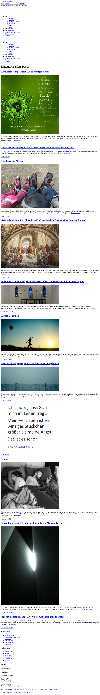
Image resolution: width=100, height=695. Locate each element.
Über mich (8, 35)
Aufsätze (11, 18)
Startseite (7, 16)
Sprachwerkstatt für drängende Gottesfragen (14, 5)
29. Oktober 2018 (6, 359)
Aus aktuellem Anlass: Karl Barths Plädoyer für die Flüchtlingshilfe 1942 (37, 147)
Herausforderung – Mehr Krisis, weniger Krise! (25, 71)
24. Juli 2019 (5, 216)
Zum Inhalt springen (7, 1)
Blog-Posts (12, 23)
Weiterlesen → (17, 140)
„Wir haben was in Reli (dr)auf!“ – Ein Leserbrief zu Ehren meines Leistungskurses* (43, 220)
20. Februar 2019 (6, 311)
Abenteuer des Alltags (12, 161)
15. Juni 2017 (5, 455)
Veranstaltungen (10, 30)
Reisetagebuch (9, 34)
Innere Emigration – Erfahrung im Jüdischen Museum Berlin (31, 523)
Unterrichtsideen (14, 21)
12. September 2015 (7, 628)
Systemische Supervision (12, 32)
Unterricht (8, 658)
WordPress (53, 689)
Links (10, 27)
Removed (5, 459)
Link (6, 655)
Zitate (10, 25)
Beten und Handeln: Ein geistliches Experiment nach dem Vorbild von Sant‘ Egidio (42, 281)
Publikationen (9, 28)
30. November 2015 (7, 612)
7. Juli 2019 (4, 277)
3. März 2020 (5, 157)
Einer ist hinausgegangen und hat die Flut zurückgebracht (30, 363)
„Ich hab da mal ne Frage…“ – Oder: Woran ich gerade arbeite (33, 616)
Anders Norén (16, 692)
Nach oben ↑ (28, 692)
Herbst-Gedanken (10, 315)
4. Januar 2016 (5, 519)
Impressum (8, 644)
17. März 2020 (5, 143)
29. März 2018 (5, 401)
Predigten (11, 20)
